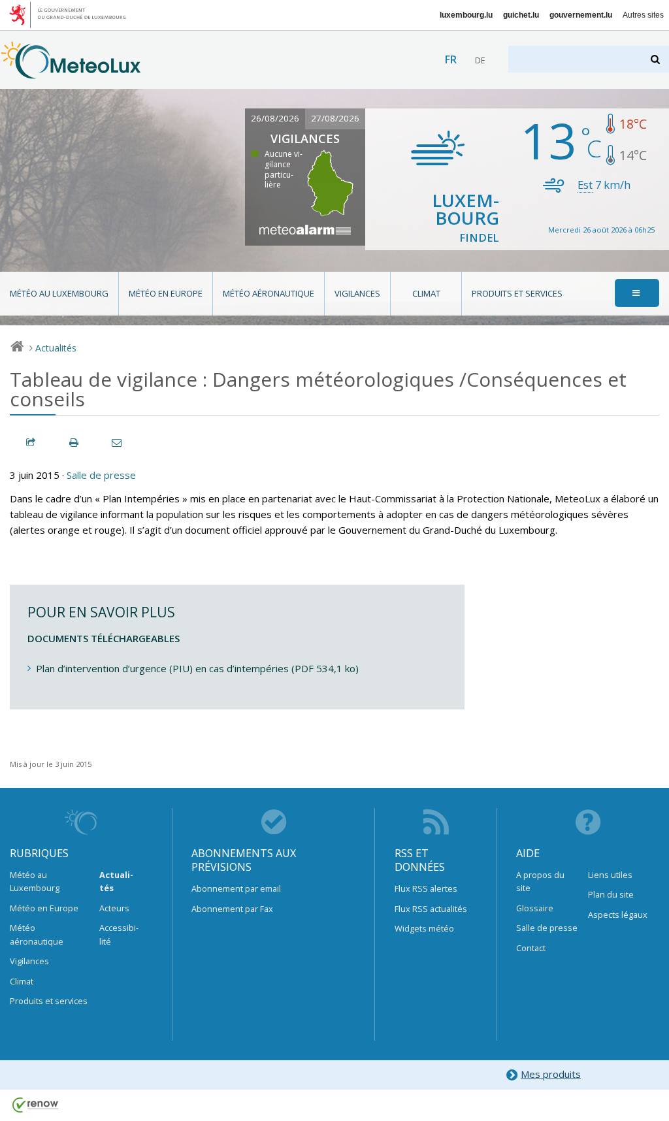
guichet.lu (521, 15)
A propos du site (540, 881)
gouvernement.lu (580, 15)
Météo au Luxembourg (59, 293)
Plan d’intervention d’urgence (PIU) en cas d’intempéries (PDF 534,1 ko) (197, 668)
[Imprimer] (74, 443)
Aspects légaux (617, 914)
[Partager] (31, 443)
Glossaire (534, 908)
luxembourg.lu (466, 15)
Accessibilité (119, 934)
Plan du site (611, 894)
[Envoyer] (117, 443)
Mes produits (551, 1073)
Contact (531, 948)
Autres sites (643, 15)
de (480, 60)
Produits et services (517, 293)
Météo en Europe (166, 293)
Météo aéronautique (268, 293)
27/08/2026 (335, 118)
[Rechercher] (656, 59)
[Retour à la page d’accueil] (71, 72)
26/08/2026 (275, 118)
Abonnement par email (236, 888)
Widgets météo (424, 928)
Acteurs (114, 908)
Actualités (55, 348)
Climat (426, 293)
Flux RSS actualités (431, 909)
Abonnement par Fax (232, 909)
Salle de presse (101, 474)
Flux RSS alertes (426, 888)
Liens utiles (610, 875)
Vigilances (357, 293)
